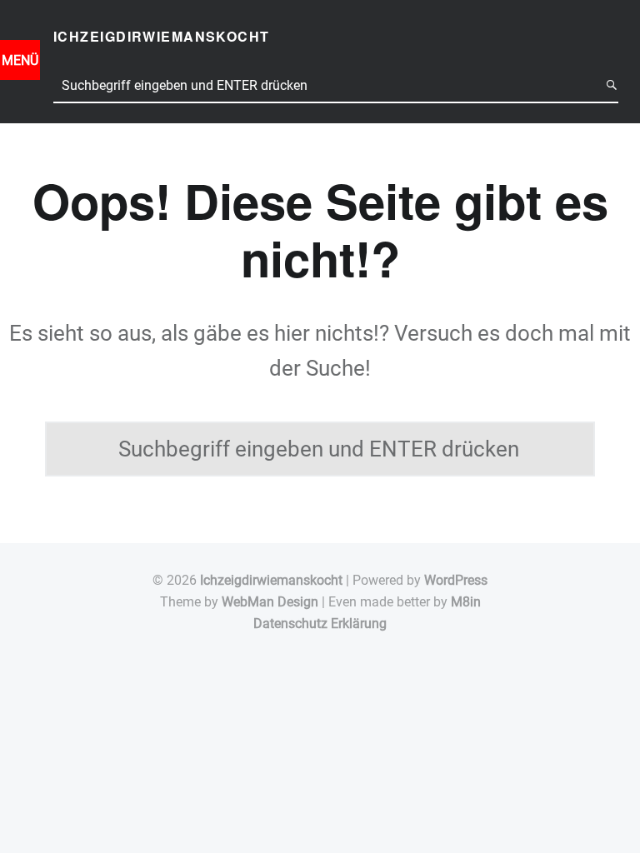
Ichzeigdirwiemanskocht (271, 580)
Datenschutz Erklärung (320, 623)
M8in (466, 602)
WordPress (456, 580)
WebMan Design (270, 602)
